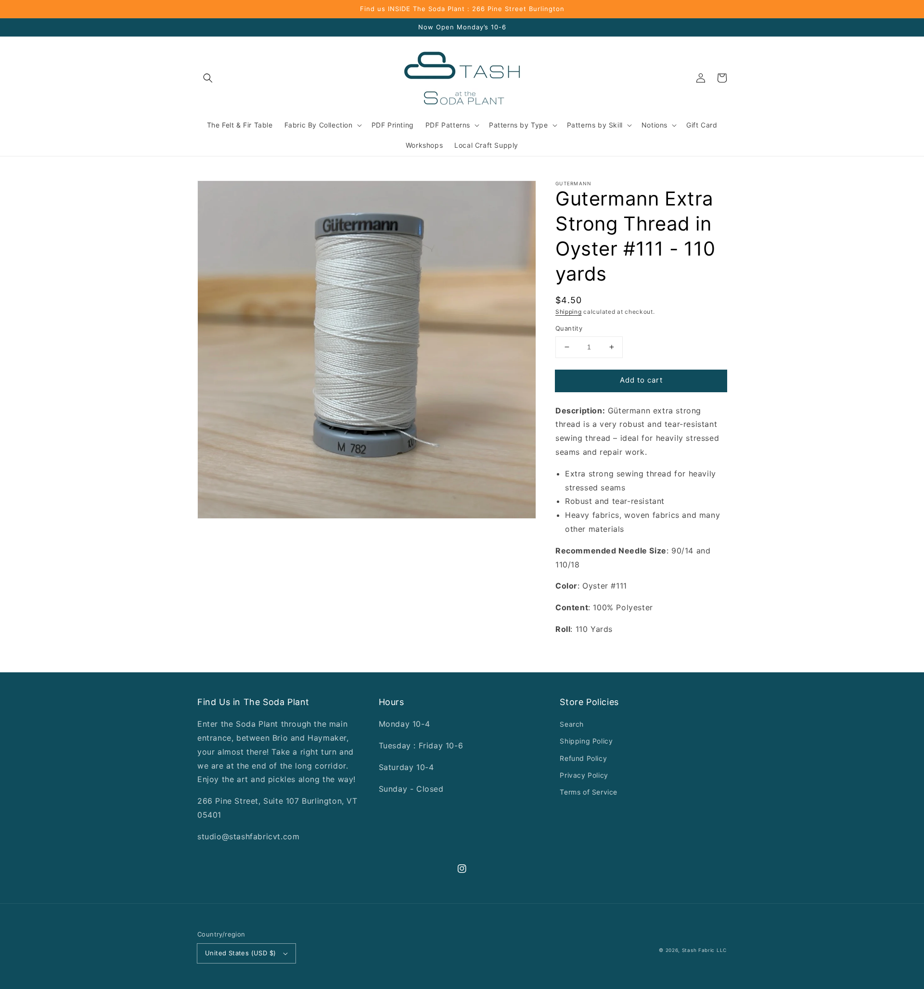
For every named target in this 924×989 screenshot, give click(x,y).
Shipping (568, 311)
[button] (207, 78)
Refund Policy (583, 758)
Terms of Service (588, 792)
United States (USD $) (240, 953)
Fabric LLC (712, 950)
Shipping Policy (586, 741)
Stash (689, 950)
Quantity (568, 328)
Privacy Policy (584, 775)
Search (572, 724)
